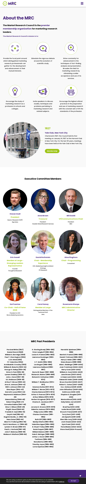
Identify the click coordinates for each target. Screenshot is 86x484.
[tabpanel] (15, 392)
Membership (52, 151)
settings (61, 482)
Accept (73, 481)
